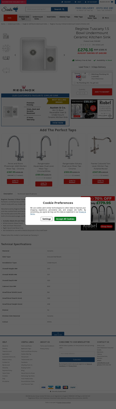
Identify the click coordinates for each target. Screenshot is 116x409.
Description (8, 194)
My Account (92, 2)
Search (57, 9)
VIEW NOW (58, 123)
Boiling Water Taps (92, 17)
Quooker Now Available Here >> (14, 2)
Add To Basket (15, 181)
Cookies (5, 376)
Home (3, 24)
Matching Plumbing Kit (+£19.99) (100, 76)
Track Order (6, 373)
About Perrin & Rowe (28, 373)
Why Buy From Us (26, 365)
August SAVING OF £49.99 (92, 53)
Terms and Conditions (47, 346)
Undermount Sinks (38, 18)
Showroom (24, 357)
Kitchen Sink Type (24, 18)
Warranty (5, 368)
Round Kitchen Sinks (28, 381)
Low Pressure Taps (27, 384)
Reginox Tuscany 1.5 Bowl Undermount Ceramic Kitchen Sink (69, 24)
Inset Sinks (51, 17)
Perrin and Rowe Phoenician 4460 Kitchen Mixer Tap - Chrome (15, 166)
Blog (22, 370)
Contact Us (6, 362)
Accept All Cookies (65, 219)
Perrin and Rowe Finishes (29, 351)
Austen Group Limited (64, 402)
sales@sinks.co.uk (103, 363)
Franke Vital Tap (26, 354)
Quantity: (82, 89)
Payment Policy (7, 370)
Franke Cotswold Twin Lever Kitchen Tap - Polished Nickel (100, 166)
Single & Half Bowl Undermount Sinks (35, 24)
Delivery (67, 2)
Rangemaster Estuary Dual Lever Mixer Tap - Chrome (72, 166)
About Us (5, 346)
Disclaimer (5, 381)
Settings (46, 219)
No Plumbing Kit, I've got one (87, 83)
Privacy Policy (44, 348)
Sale (10, 18)
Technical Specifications (27, 194)
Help (79, 2)
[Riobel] (98, 213)
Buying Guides (26, 368)
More (106, 18)
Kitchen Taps (65, 17)
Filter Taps (78, 17)
